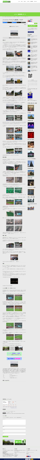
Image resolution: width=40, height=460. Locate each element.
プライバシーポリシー (28, 454)
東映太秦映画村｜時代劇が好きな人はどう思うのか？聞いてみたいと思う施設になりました (34, 43)
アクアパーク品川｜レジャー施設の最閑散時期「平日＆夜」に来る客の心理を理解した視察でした (34, 63)
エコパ (8, 413)
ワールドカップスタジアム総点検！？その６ (10, 411)
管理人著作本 (16, 456)
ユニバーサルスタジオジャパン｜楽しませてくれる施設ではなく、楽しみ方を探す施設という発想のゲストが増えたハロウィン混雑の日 (34, 67)
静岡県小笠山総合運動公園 (22, 413)
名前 (3, 426)
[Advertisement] (20, 7)
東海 (16, 413)
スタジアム (11, 413)
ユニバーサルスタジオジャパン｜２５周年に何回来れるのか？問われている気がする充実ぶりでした (34, 39)
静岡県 (18, 413)
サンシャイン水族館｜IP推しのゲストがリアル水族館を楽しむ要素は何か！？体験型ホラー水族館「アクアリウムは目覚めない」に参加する (34, 46)
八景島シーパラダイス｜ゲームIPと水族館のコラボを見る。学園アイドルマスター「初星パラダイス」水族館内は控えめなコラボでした (34, 51)
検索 (35, 23)
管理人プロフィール (16, 454)
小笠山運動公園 (14, 413)
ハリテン (8, 399)
